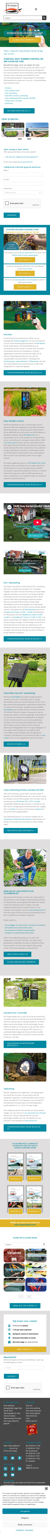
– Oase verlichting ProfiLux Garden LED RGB (19, 98)
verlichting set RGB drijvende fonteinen (18, 819)
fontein (13, 809)
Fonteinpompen (9, 361)
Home (6, 50)
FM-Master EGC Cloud (37, 463)
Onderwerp (8, 188)
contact (6, 1448)
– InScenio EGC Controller (13, 100)
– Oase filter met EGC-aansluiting (16, 95)
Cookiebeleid (20, 1530)
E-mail (6, 179)
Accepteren (25, 1511)
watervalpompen (22, 361)
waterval (39, 809)
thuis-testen (27, 268)
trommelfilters (16, 697)
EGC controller (35, 801)
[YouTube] (12, 1474)
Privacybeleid (29, 1530)
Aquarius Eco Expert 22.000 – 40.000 (19, 612)
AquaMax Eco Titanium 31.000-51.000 (27, 617)
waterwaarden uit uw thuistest (26, 279)
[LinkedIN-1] (19, 1468)
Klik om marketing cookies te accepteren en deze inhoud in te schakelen (25, 562)
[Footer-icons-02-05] (12, 1457)
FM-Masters (40, 343)
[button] (46, 1488)
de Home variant (11, 442)
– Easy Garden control (12, 90)
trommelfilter (8, 709)
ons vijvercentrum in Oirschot (35, 1113)
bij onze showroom (10, 1453)
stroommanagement (20, 340)
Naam (6, 170)
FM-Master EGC (29, 435)
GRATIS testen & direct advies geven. (25, 255)
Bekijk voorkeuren (25, 1525)
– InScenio (7, 88)
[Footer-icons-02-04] (12, 1468)
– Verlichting (8, 103)
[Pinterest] (5, 1474)
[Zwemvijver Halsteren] (37, 124)
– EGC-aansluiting (10, 93)
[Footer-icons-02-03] (5, 1457)
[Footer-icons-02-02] (5, 1468)
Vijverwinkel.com (31, 1120)
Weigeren (25, 1518)
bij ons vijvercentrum (27, 252)
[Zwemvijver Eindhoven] (12, 124)
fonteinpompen (30, 609)
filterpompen (34, 361)
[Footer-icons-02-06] (19, 1457)
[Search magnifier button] (44, 18)
